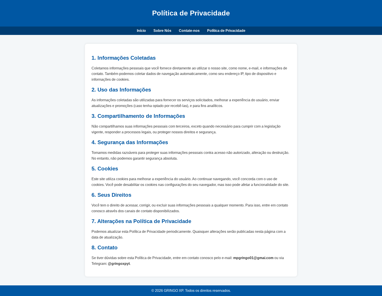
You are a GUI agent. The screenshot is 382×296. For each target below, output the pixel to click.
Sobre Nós (162, 30)
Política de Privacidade (226, 30)
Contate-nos (189, 30)
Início (141, 30)
